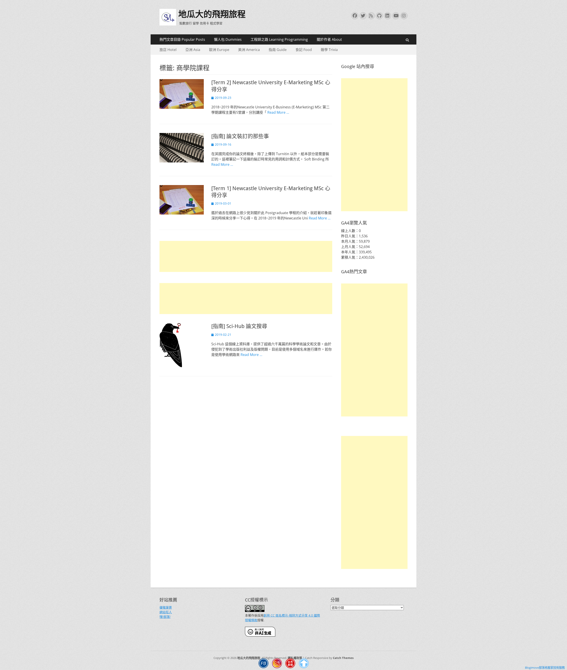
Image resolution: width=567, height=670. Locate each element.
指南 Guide (278, 49)
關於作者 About (329, 39)
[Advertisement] (245, 256)
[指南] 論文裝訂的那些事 (240, 136)
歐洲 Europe (219, 49)
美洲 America (249, 49)
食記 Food (303, 49)
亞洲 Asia (192, 49)
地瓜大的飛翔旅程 (212, 14)
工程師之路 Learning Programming (279, 39)
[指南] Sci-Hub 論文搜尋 (239, 326)
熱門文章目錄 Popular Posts (182, 39)
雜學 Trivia (329, 49)
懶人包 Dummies (228, 39)
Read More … (278, 112)
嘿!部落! (165, 617)
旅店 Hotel (168, 49)
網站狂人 (165, 612)
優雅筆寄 (165, 607)
